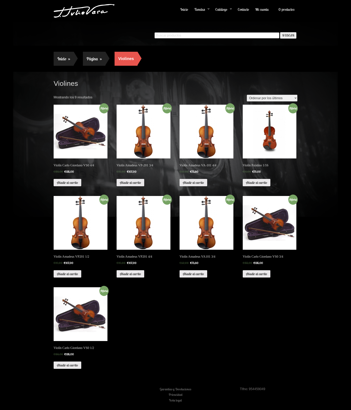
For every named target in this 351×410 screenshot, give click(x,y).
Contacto (243, 9)
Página (94, 58)
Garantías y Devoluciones (175, 389)
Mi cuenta (262, 9)
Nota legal (175, 400)
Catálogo (221, 9)
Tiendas (199, 9)
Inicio (184, 9)
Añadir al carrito (67, 183)
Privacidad (175, 395)
